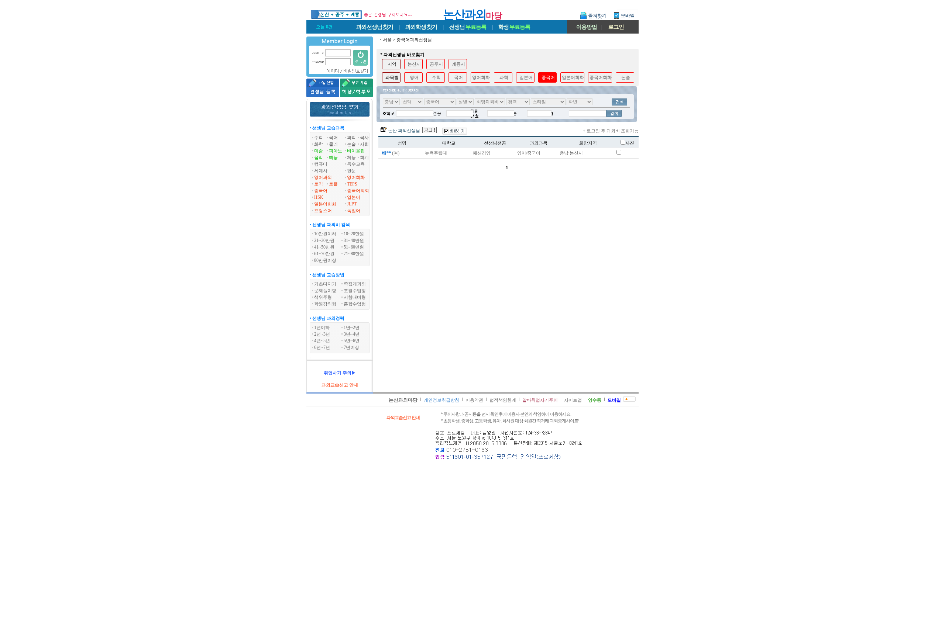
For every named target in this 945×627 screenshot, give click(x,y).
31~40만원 (354, 240)
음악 (318, 157)
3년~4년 (352, 334)
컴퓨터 (320, 164)
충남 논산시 (571, 153)
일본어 (353, 197)
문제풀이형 (325, 290)
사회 (364, 144)
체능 (351, 157)
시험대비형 (355, 297)
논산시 (414, 64)
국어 (333, 137)
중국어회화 (358, 190)
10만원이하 (325, 233)
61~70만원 (324, 253)
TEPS (352, 184)
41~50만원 (324, 247)
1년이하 (322, 327)
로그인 (616, 27)
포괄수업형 (355, 290)
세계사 (320, 170)
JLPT (352, 204)
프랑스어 (323, 210)
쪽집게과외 (355, 284)
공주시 (436, 64)
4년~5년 (322, 340)
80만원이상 (325, 260)
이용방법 (586, 27)
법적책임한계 (502, 400)
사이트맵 (573, 400)
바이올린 (356, 150)
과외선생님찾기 (374, 27)
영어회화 (356, 177)
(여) (390, 153)
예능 (333, 157)
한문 (351, 170)
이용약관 (474, 400)
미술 (318, 150)
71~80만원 (354, 253)
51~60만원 (354, 247)
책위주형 (323, 297)
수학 (318, 137)
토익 (318, 184)
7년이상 (351, 347)
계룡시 (458, 64)
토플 (333, 184)
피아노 (335, 150)
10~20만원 (354, 233)
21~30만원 (324, 240)
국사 (364, 137)
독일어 (353, 210)
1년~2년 (352, 327)
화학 (318, 144)
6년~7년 (322, 347)
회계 (364, 157)
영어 (414, 77)
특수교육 (356, 164)
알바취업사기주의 (540, 400)
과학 (351, 137)
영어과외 (323, 177)
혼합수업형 (355, 303)
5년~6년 (352, 340)
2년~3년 (322, 334)
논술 (351, 144)
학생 (514, 27)
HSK (318, 197)
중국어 (320, 190)
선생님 (467, 27)
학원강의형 (325, 303)
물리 (333, 144)
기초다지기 (325, 284)
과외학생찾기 (421, 27)
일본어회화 (325, 204)
